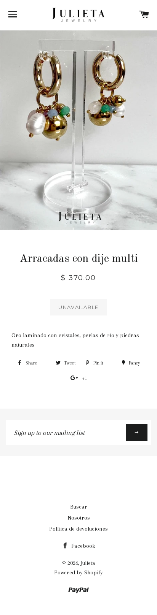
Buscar (78, 506)
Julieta (88, 563)
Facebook (82, 545)
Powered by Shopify (78, 572)
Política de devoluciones (78, 528)
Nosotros (78, 517)
